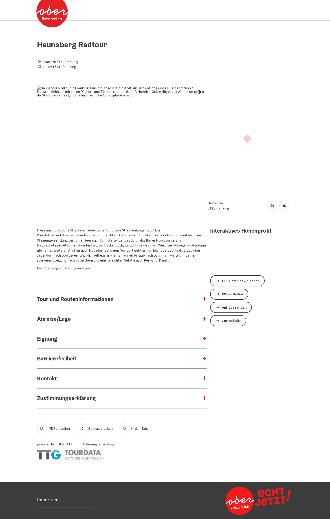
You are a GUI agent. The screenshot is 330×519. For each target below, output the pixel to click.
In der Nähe (139, 428)
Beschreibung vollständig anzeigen (64, 268)
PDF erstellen (59, 428)
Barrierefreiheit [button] (56, 358)
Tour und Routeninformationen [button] (75, 299)
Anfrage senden (234, 307)
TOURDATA (64, 444)
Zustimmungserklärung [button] (66, 398)
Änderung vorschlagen (99, 444)
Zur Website (231, 320)
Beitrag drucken (100, 428)
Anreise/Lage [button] (54, 318)
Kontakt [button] (47, 378)
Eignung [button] (47, 338)
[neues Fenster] (70, 452)
